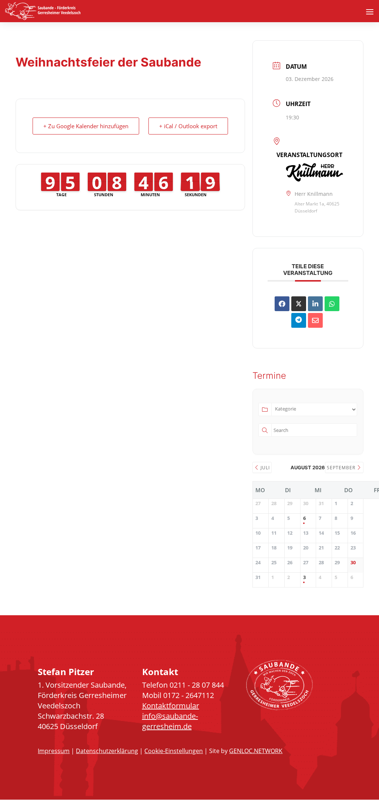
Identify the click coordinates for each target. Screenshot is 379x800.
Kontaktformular (170, 706)
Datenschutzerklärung (107, 751)
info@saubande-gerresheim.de (170, 721)
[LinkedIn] (315, 303)
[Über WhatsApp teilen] (332, 303)
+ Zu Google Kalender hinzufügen (85, 126)
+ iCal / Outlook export (188, 126)
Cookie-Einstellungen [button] (173, 751)
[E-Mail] (315, 320)
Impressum (54, 751)
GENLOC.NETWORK (255, 751)
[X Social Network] (298, 303)
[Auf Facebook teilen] (282, 303)
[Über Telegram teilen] (298, 320)
